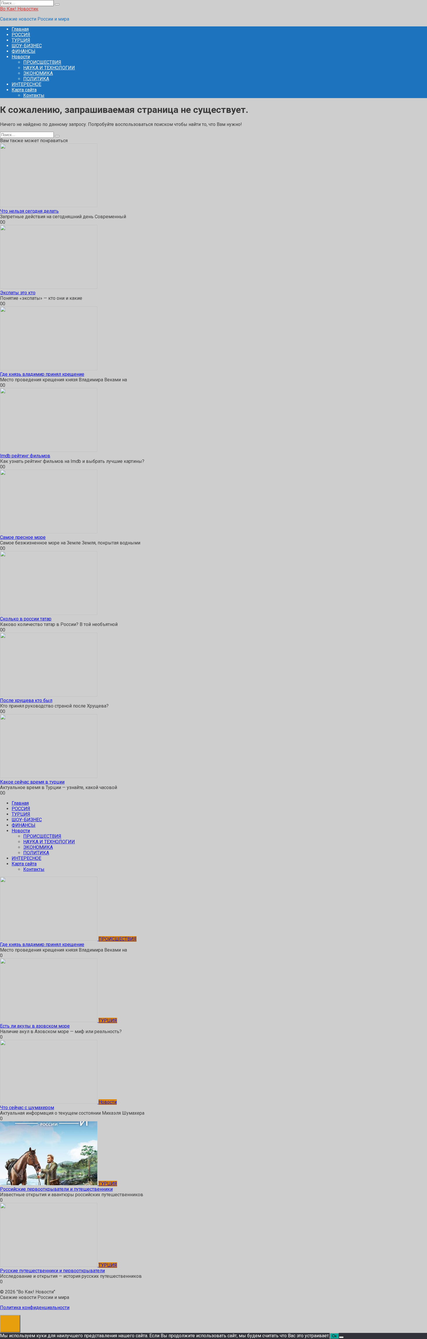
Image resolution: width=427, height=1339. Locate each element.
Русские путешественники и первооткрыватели (52, 1270)
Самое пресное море (23, 537)
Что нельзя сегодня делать (29, 211)
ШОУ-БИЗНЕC (27, 45)
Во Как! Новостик (19, 9)
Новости (21, 56)
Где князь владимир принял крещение (42, 374)
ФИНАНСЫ (23, 51)
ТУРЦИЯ (21, 40)
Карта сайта (24, 90)
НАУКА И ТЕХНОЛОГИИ (49, 68)
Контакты (33, 95)
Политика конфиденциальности (34, 1307)
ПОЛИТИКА (36, 79)
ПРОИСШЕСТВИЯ (42, 62)
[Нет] (341, 1337)
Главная (20, 29)
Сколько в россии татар (25, 619)
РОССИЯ (21, 34)
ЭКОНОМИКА (38, 73)
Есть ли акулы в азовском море (35, 1026)
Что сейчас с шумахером (27, 1107)
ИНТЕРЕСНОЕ (26, 84)
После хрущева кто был (26, 700)
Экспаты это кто (17, 292)
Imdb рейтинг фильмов (25, 456)
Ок (334, 1336)
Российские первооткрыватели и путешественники (56, 1189)
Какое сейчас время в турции (32, 782)
